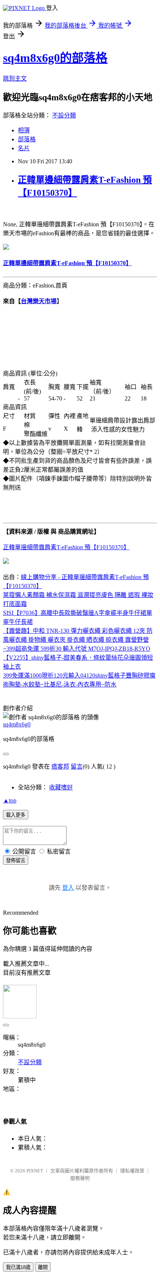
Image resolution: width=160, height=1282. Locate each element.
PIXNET (34, 1170)
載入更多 (15, 815)
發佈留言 (15, 860)
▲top (9, 800)
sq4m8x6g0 (17, 724)
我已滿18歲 (18, 1267)
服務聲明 (80, 1178)
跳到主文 (15, 78)
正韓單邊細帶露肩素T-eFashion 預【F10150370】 (66, 547)
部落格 (27, 139)
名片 (24, 148)
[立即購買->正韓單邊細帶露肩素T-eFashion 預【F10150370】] (6, 248)
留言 (77, 766)
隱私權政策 (132, 1170)
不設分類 (64, 115)
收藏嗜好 (61, 787)
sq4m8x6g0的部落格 (55, 58)
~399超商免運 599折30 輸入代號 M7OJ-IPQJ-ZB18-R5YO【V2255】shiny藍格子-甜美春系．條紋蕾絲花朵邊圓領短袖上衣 (78, 657)
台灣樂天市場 (39, 301)
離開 (43, 1267)
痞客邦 (60, 766)
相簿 (24, 130)
